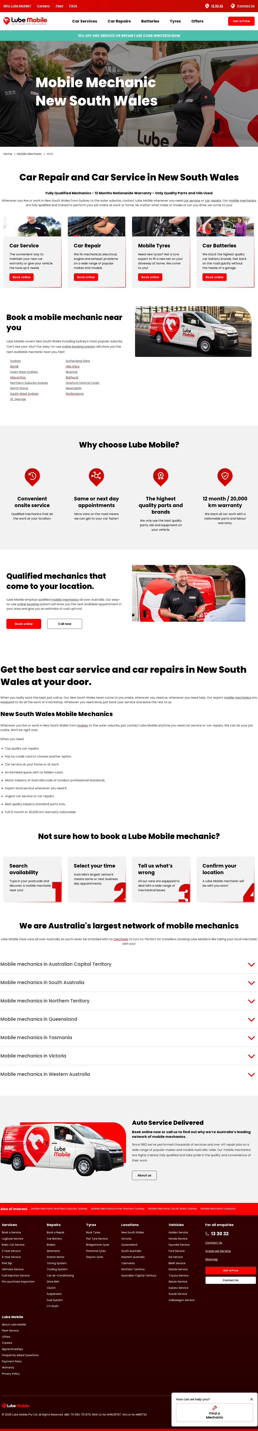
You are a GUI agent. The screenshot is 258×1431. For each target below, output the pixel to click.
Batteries (150, 21)
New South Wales (132, 1232)
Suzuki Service (178, 1294)
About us (144, 1175)
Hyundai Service (179, 1245)
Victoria (126, 1239)
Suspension (54, 1294)
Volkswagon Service (182, 1300)
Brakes (51, 1245)
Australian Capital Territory (138, 1275)
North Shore (19, 388)
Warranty (8, 1367)
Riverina (71, 372)
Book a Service (11, 1232)
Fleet (59, 6)
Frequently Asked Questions (20, 1355)
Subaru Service (178, 1288)
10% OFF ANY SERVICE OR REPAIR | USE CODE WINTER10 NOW (129, 35)
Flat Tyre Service (97, 1239)
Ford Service (177, 1251)
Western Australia (132, 1257)
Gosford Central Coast (83, 383)
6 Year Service (11, 1257)
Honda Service (178, 1239)
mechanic (121, 939)
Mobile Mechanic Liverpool (218, 1208)
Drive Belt (53, 1281)
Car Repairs (119, 21)
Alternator (53, 1251)
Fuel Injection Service (16, 1275)
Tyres (175, 21)
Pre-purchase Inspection (18, 1281)
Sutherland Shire (78, 361)
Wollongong (74, 394)
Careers (43, 6)
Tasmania (127, 1263)
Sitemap (211, 1259)
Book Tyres (93, 1232)
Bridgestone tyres (97, 1245)
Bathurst (72, 377)
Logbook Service (12, 1239)
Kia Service (176, 1257)
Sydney (15, 361)
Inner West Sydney (24, 372)
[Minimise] (251, 1399)
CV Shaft (53, 1306)
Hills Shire (73, 366)
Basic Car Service (13, 1245)
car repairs (213, 200)
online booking (28, 604)
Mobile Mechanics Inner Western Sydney (117, 1208)
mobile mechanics (242, 200)
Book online (21, 277)
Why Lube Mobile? (17, 6)
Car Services (84, 21)
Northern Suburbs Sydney (29, 383)
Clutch (51, 1288)
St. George (18, 399)
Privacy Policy (11, 1374)
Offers (197, 21)
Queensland (129, 1245)
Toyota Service (178, 1275)
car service (192, 200)
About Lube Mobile (14, 1324)
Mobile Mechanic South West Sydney (172, 1208)
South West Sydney (24, 394)
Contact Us (246, 6)
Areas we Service (218, 1251)
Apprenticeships (12, 1349)
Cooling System (57, 1269)
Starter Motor (55, 1257)
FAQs (73, 6)
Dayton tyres (94, 1257)
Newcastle (73, 388)
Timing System (57, 1263)
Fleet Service (10, 1330)
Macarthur (18, 377)
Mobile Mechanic (29, 154)
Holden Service (178, 1232)
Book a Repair (55, 1232)
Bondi (14, 366)
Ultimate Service (13, 1269)
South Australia (131, 1251)
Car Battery (54, 1239)
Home (7, 154)
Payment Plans (12, 1361)
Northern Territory (133, 1269)
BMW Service (177, 1263)
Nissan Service (178, 1281)
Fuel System (55, 1300)
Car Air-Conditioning (60, 1275)
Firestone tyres (96, 1251)
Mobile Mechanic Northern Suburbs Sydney (59, 1208)
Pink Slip (7, 1263)
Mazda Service (178, 1269)
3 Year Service (11, 1251)
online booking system (78, 346)
